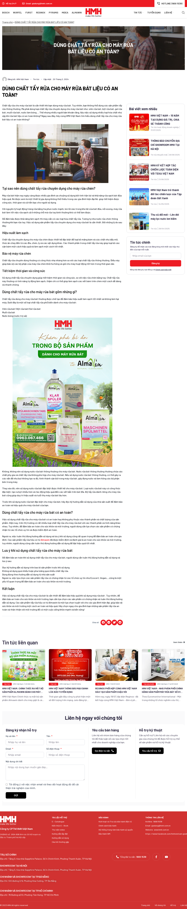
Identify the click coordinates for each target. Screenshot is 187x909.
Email (9, 749)
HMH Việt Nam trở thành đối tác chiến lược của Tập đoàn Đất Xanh (166, 194)
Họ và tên (11, 736)
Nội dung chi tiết (14, 761)
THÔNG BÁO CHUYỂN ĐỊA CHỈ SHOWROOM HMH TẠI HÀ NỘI (165, 145)
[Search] (183, 12)
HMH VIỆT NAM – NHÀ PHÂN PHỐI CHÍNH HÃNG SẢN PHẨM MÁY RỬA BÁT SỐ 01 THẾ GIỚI (115, 692)
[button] (103, 622)
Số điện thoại (53, 749)
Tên (48, 736)
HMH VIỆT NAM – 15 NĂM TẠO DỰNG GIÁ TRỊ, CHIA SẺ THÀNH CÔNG (165, 119)
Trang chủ (7, 22)
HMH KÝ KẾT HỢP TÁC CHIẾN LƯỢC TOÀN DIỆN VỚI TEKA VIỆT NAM (164, 169)
